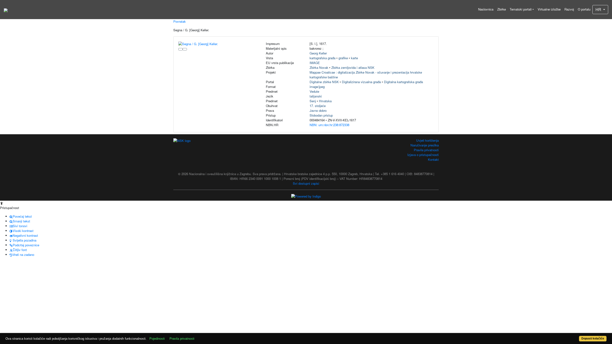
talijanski (316, 96)
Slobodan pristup (321, 115)
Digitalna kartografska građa (403, 82)
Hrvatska (325, 101)
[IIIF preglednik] (180, 49)
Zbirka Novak (319, 67)
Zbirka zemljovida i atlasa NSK (352, 67)
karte (354, 58)
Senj (313, 101)
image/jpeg (317, 86)
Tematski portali (521, 9)
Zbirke (501, 9)
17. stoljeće (318, 105)
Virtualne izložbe (549, 9)
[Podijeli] (185, 49)
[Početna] (6, 9)
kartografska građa (322, 58)
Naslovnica (485, 9)
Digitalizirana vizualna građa (361, 82)
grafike (343, 58)
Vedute (314, 91)
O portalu (584, 9)
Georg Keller (318, 53)
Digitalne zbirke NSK (324, 82)
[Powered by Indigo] (306, 196)
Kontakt (433, 159)
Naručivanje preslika (424, 145)
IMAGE (315, 62)
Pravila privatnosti (426, 150)
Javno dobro (318, 110)
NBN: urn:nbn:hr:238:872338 (329, 125)
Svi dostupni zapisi (306, 183)
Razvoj (569, 9)
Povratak (179, 21)
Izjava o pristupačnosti (423, 154)
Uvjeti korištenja (427, 140)
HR (599, 9)
